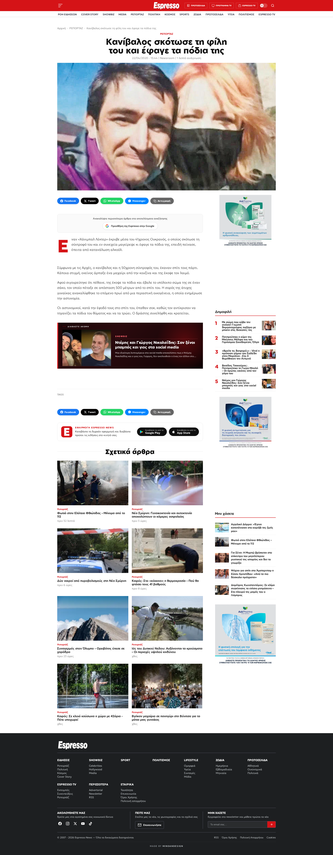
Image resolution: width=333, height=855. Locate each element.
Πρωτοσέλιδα (257, 760)
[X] (75, 823)
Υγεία (187, 769)
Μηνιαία (221, 773)
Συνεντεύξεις (65, 793)
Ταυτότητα (127, 790)
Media (93, 773)
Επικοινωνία (128, 793)
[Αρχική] (72, 745)
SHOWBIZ (108, 14)
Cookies (271, 837)
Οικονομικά (254, 769)
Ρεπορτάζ (63, 765)
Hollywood (95, 769)
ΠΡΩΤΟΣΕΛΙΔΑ (214, 14)
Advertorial (96, 790)
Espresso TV (66, 784)
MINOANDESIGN (173, 846)
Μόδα (187, 776)
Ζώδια (220, 760)
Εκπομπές (63, 790)
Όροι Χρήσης (129, 797)
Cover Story (64, 776)
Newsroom (167, 58)
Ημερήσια (222, 765)
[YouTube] (83, 823)
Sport (125, 760)
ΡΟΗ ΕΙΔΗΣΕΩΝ (67, 14)
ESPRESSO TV (267, 14)
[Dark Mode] (263, 5)
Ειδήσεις (63, 760)
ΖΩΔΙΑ (197, 14)
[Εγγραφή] (271, 824)
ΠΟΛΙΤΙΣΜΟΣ (246, 14)
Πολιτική (62, 769)
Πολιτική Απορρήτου (251, 837)
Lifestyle (191, 760)
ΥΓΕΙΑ (231, 14)
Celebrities (95, 765)
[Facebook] (60, 823)
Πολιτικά (252, 773)
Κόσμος (62, 773)
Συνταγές (189, 773)
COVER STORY (89, 14)
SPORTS (184, 14)
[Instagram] (67, 823)
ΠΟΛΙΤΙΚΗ (154, 14)
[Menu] (60, 5)
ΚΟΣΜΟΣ (170, 14)
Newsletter (95, 793)
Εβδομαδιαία (224, 769)
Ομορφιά (189, 765)
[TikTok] (90, 823)
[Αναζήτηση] (273, 5)
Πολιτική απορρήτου (133, 801)
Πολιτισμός (161, 760)
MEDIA (122, 14)
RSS (91, 797)
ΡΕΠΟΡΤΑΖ (137, 14)
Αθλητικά (253, 765)
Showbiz (95, 760)
